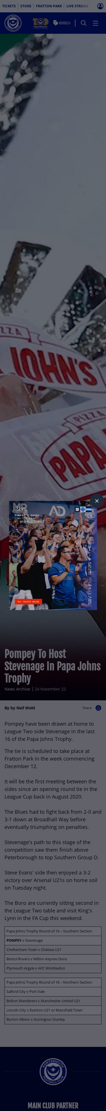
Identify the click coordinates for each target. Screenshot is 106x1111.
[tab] (97, 501)
